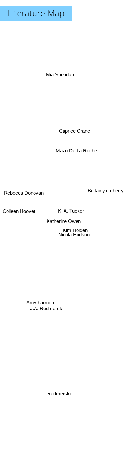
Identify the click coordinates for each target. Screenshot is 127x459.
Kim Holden (75, 229)
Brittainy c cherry (105, 190)
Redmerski (55, 393)
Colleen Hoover (19, 210)
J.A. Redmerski (47, 314)
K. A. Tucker (73, 210)
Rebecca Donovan (23, 198)
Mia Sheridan (57, 75)
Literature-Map (36, 13)
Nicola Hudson (74, 235)
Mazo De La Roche (77, 148)
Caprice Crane (76, 131)
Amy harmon (40, 300)
